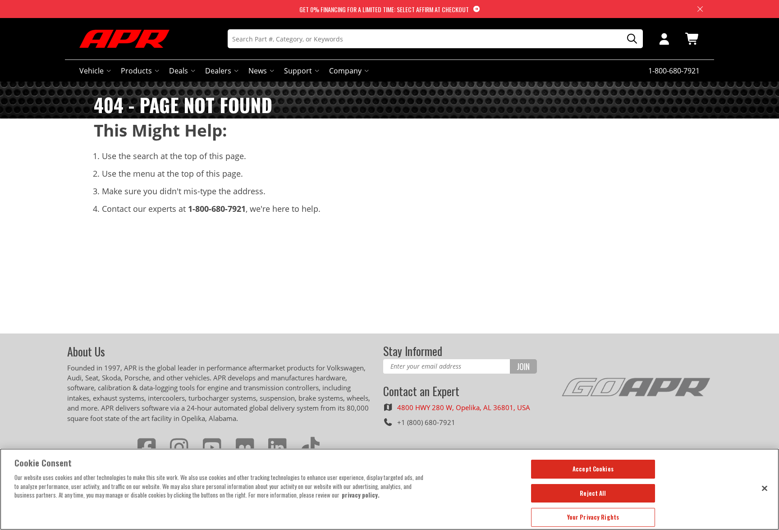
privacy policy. (361, 494)
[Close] (764, 488)
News (257, 71)
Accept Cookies (593, 468)
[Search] (628, 39)
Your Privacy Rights (593, 516)
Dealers (218, 71)
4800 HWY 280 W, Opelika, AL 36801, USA (463, 407)
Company (345, 71)
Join (523, 366)
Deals (178, 71)
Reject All (593, 493)
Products (136, 71)
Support (298, 71)
